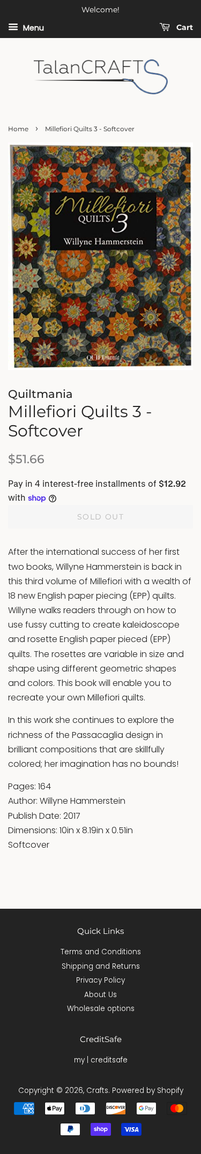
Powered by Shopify (147, 1090)
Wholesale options (101, 1009)
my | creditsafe (101, 1060)
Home (18, 129)
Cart (183, 27)
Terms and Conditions (101, 952)
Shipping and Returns (101, 966)
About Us (100, 995)
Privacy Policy (100, 980)
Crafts (97, 1090)
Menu (32, 27)
